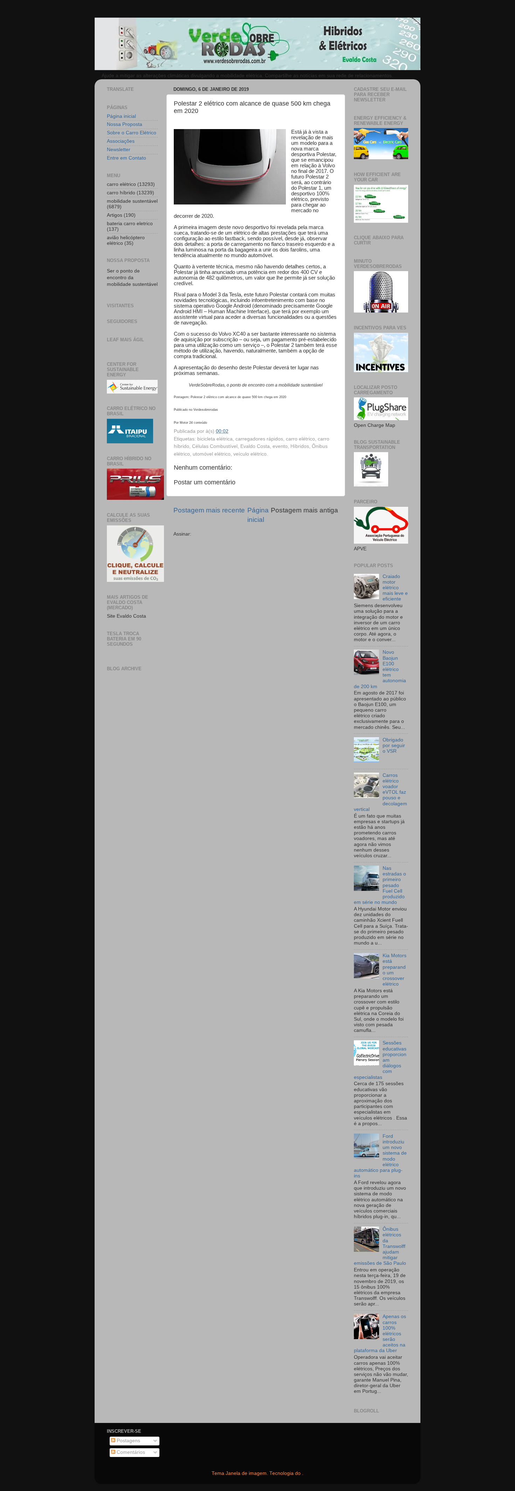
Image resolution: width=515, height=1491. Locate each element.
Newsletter (118, 149)
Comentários (130, 1452)
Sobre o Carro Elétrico (131, 132)
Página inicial (121, 116)
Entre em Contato (126, 158)
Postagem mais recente (209, 510)
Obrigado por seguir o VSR (394, 745)
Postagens (127, 1440)
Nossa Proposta (124, 124)
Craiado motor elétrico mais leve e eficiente (395, 588)
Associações (121, 141)
